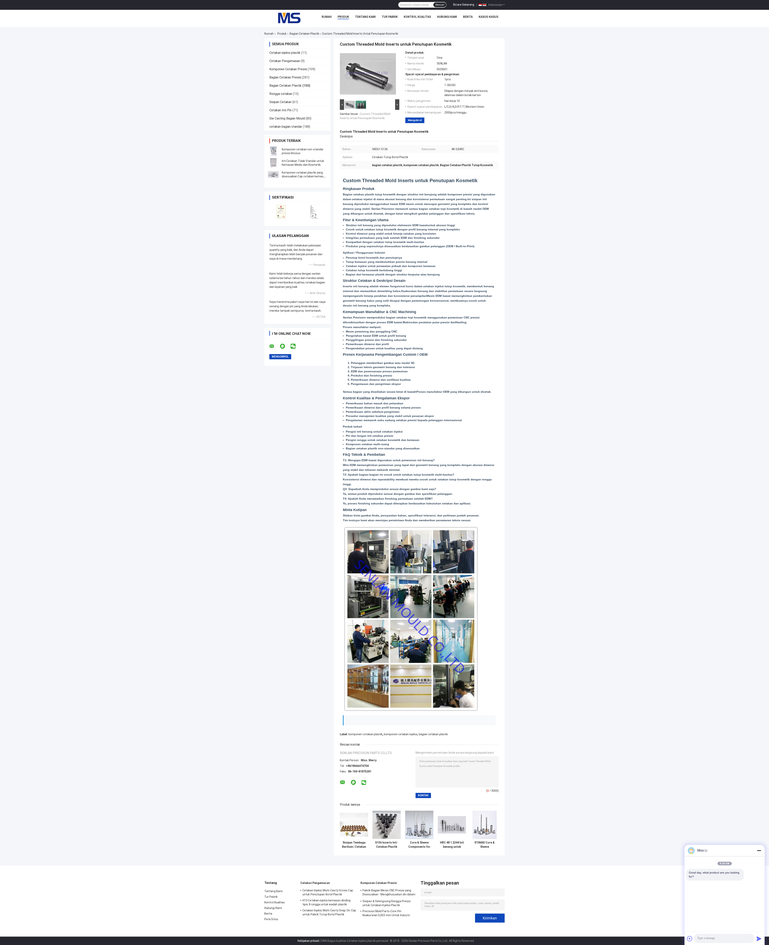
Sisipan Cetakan (280, 102)
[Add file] (690, 938)
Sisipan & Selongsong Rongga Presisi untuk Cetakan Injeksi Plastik (386, 903)
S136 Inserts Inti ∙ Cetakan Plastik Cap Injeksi (386, 845)
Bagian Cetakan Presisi (285, 77)
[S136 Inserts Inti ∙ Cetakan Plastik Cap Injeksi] (386, 825)
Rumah (327, 16)
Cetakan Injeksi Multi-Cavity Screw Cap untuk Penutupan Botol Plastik (327, 892)
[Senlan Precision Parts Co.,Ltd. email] (274, 346)
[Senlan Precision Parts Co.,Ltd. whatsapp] (285, 346)
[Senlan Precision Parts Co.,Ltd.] (287, 18)
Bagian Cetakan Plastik (304, 33)
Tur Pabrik (390, 16)
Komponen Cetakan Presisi (288, 69)
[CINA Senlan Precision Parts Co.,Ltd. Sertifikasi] (280, 211)
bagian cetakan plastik (433, 734)
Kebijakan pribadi (308, 940)
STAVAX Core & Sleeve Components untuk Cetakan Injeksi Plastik (484, 845)
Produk (343, 16)
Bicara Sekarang (463, 4)
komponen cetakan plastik (365, 734)
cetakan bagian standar (285, 127)
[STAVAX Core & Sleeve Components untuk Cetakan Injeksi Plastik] (484, 825)
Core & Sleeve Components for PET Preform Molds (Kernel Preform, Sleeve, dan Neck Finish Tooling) (419, 845)
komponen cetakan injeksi (400, 734)
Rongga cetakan (280, 94)
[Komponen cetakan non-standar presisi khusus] (273, 151)
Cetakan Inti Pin (280, 110)
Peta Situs (271, 919)
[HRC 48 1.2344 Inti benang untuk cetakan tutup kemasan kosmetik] (452, 825)
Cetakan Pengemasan (284, 61)
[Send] (759, 938)
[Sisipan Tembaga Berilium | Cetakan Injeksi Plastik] (354, 825)
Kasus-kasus (488, 16)
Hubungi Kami (447, 16)
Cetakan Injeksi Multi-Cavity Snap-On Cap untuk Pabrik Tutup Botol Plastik (329, 912)
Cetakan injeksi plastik (284, 53)
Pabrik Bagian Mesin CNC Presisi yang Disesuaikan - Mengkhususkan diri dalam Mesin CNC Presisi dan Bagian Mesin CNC (389, 893)
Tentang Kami (365, 16)
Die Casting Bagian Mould (287, 118)
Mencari (439, 4)
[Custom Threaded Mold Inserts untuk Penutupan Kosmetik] (368, 75)
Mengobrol (415, 120)
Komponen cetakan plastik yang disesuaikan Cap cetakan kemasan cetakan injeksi (304, 176)
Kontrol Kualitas (417, 16)
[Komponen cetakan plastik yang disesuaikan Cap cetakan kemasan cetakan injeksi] (273, 174)
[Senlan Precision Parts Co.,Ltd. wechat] (296, 346)
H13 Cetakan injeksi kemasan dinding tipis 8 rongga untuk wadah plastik (326, 902)
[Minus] (759, 850)
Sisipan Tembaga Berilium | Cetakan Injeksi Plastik (354, 845)
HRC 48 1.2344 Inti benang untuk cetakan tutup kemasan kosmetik (452, 845)
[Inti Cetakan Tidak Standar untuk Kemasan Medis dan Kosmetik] (273, 163)
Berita (468, 16)
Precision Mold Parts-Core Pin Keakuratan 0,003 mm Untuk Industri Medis (386, 914)
